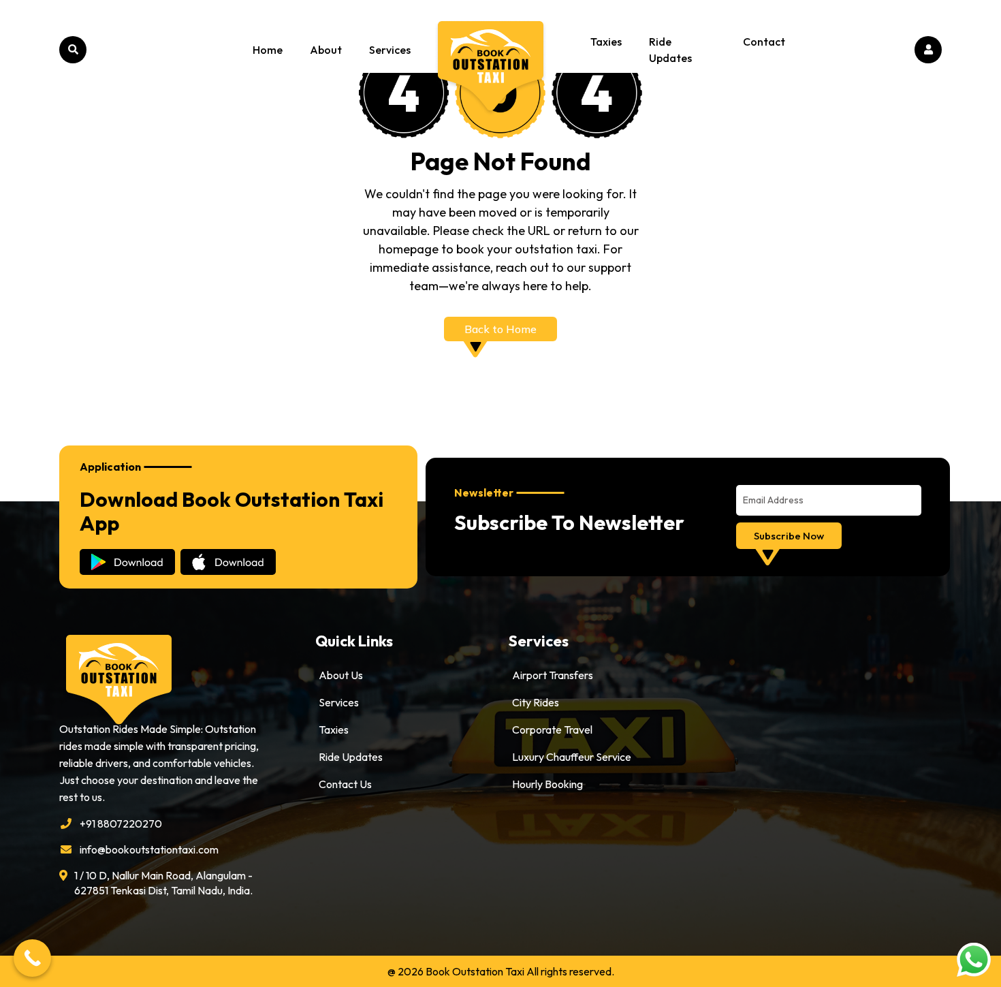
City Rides (535, 702)
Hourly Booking (547, 784)
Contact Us (345, 784)
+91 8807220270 (121, 823)
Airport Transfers (552, 675)
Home (268, 50)
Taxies (606, 41)
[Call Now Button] (32, 958)
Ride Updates (670, 50)
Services (390, 50)
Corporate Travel (552, 729)
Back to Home (500, 329)
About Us (341, 675)
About (326, 50)
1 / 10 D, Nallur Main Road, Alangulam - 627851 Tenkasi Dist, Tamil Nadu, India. (163, 882)
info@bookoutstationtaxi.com (149, 849)
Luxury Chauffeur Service (571, 757)
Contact (764, 41)
